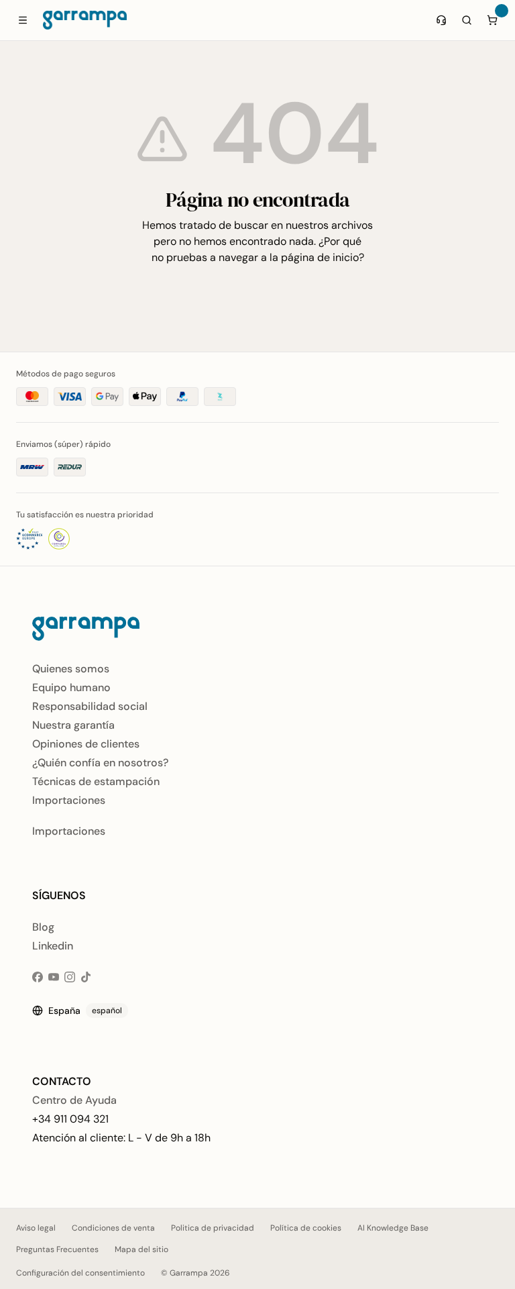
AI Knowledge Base (392, 1228)
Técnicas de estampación (96, 781)
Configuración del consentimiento (80, 1273)
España (85, 1010)
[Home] (85, 20)
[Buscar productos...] (467, 20)
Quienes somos (70, 669)
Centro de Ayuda (74, 1100)
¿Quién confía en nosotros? (100, 763)
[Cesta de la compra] (492, 20)
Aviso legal (36, 1228)
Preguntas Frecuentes (57, 1249)
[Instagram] (69, 977)
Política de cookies (305, 1228)
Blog (43, 927)
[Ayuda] (441, 20)
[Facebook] (37, 977)
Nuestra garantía (73, 725)
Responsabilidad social (90, 706)
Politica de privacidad (212, 1228)
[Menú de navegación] (23, 20)
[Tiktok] (85, 977)
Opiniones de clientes (85, 744)
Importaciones (68, 800)
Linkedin (52, 946)
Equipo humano (71, 687)
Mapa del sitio (141, 1249)
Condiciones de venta (113, 1228)
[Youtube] (53, 977)
